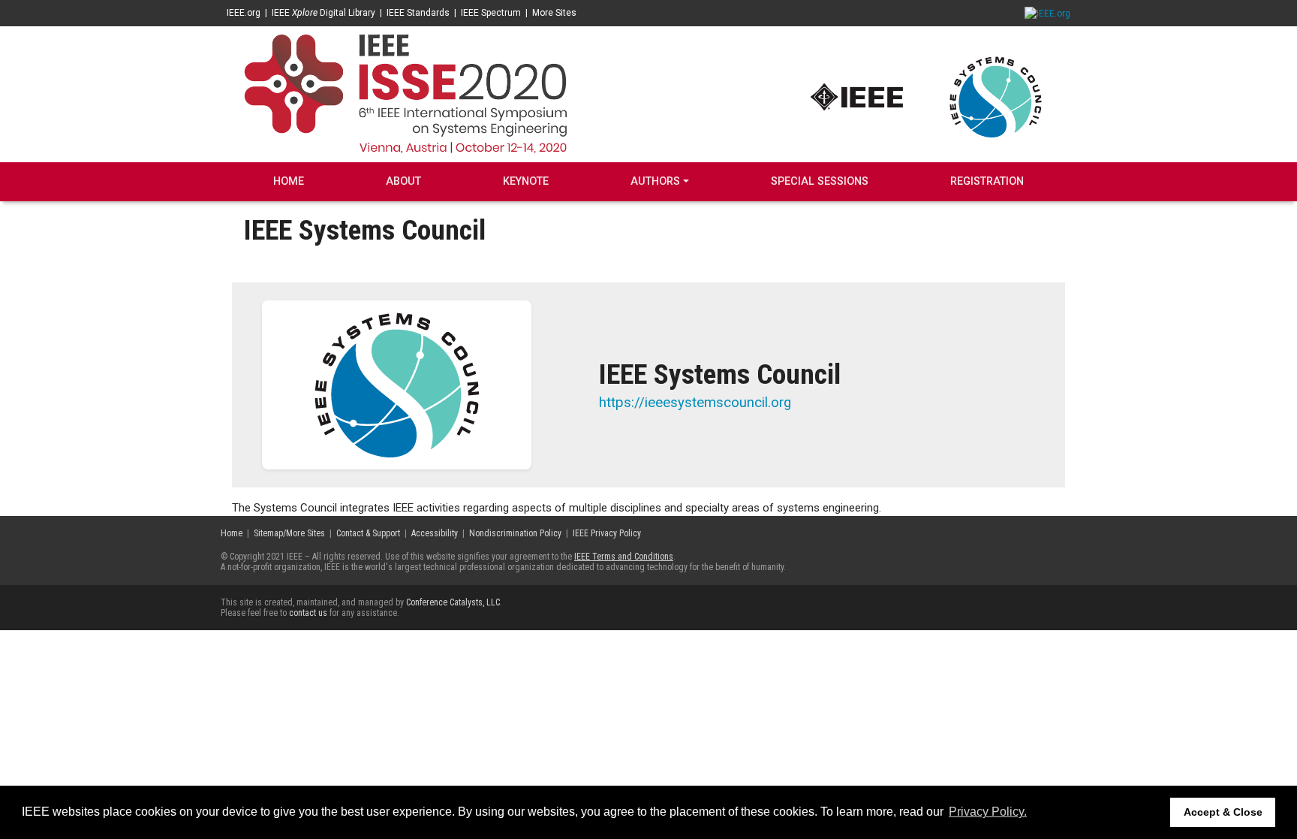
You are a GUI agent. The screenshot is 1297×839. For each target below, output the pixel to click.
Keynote (526, 181)
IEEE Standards (418, 13)
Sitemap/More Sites (289, 533)
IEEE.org (243, 13)
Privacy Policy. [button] (988, 811)
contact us (308, 613)
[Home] (405, 93)
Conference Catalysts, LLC (453, 602)
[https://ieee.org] (857, 96)
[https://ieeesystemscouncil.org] (995, 96)
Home (288, 181)
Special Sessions (819, 181)
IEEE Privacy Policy (607, 533)
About (403, 181)
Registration (987, 181)
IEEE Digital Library (323, 13)
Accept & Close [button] (1223, 812)
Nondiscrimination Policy (515, 533)
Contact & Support (368, 533)
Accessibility (434, 533)
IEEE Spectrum (491, 13)
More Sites (554, 13)
